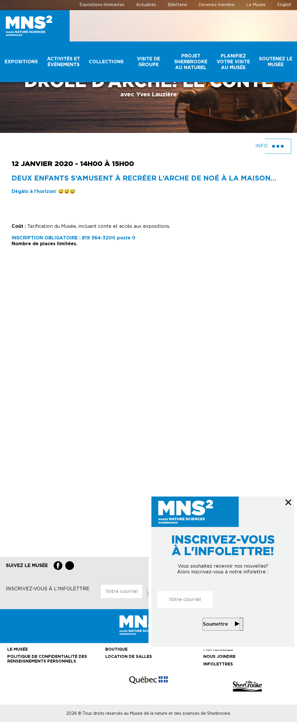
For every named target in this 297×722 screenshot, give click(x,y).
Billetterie (177, 5)
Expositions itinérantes (101, 5)
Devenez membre (217, 5)
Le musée (17, 649)
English (284, 5)
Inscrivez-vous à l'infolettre (47, 588)
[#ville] (247, 686)
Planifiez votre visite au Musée (233, 62)
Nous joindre (219, 657)
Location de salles (128, 657)
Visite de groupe (148, 62)
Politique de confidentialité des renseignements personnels (47, 659)
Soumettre (215, 624)
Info (262, 146)
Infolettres (218, 664)
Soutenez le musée (275, 62)
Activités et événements (63, 62)
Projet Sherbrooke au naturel (190, 62)
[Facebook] (58, 565)
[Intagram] (69, 565)
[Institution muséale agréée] (49, 686)
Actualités (146, 5)
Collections (106, 61)
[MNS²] (35, 25)
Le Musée (256, 5)
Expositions (21, 61)
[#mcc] (148, 686)
